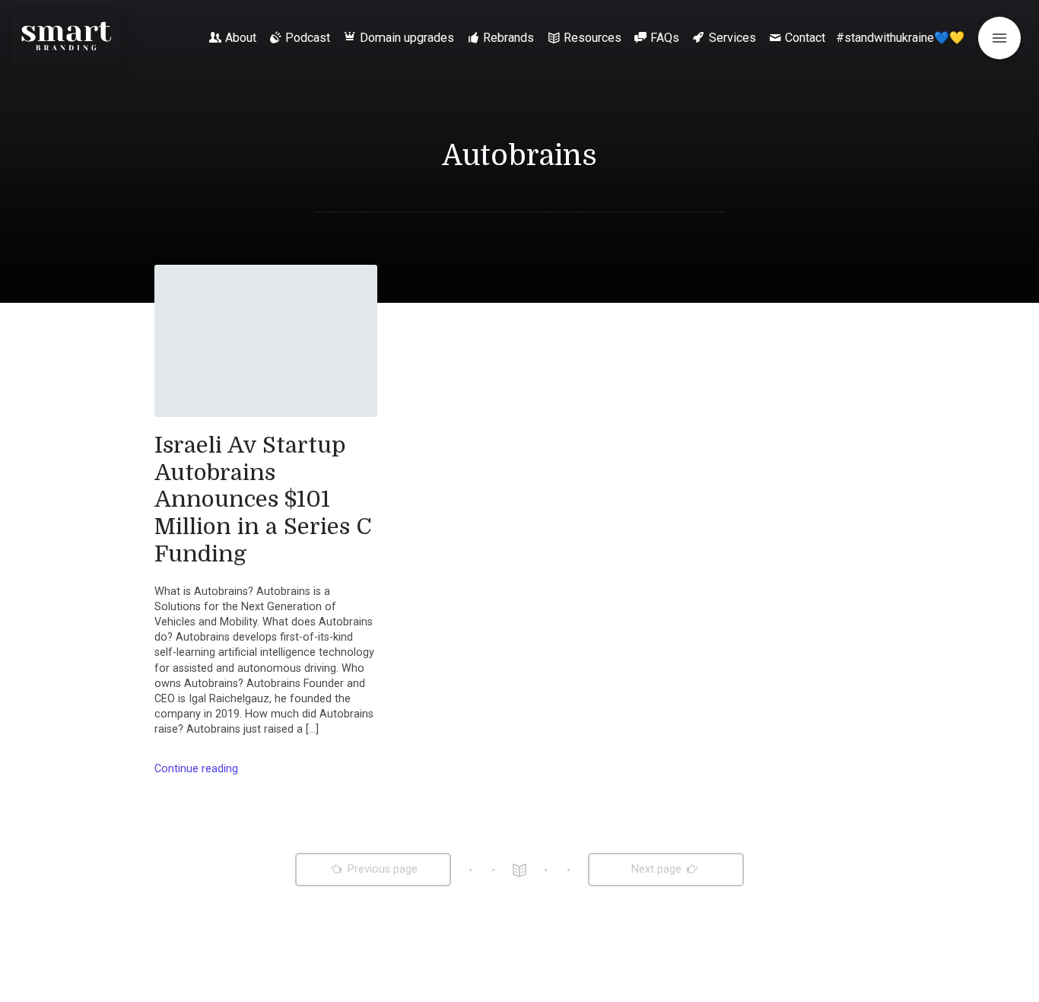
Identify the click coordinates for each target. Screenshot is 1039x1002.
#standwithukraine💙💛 (900, 37)
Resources (592, 37)
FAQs (664, 37)
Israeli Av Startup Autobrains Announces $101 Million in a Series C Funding (263, 499)
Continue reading (196, 768)
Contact (805, 37)
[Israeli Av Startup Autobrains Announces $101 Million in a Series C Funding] (265, 341)
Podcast (307, 37)
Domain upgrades (407, 37)
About (240, 37)
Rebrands (508, 37)
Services (732, 37)
